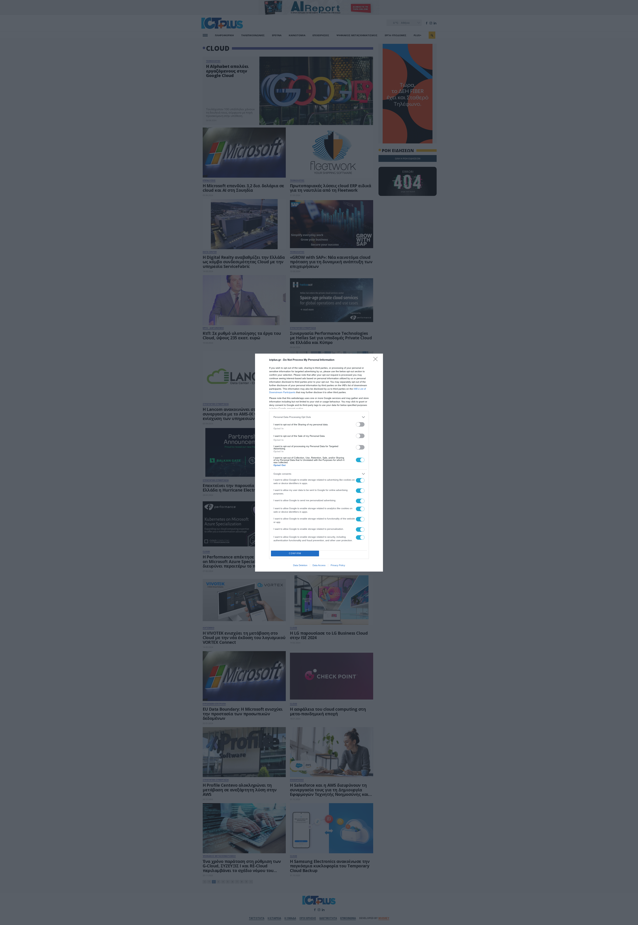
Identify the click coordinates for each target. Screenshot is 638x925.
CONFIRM (295, 553)
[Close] (376, 360)
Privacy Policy (338, 565)
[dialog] (319, 463)
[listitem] (319, 417)
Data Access (319, 565)
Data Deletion (300, 565)
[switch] (360, 424)
